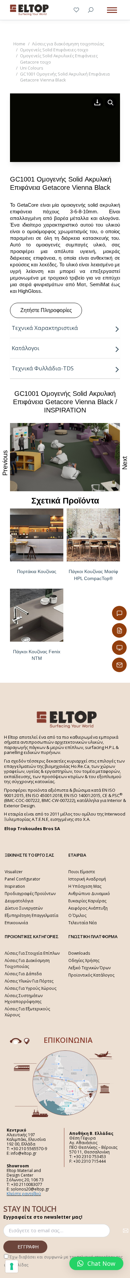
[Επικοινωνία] (119, 613)
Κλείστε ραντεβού (24, 1194)
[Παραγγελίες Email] (119, 665)
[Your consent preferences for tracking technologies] (11, 1266)
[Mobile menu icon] (112, 10)
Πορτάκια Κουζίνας (36, 571)
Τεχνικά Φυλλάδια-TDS (43, 368)
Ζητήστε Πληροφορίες (46, 310)
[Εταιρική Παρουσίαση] (119, 647)
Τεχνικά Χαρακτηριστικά (45, 328)
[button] (96, 1263)
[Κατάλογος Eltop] (119, 630)
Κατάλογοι (25, 348)
